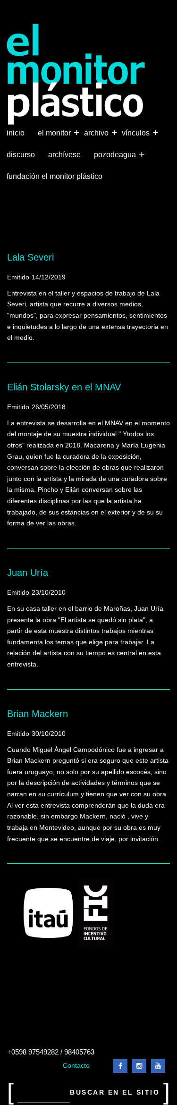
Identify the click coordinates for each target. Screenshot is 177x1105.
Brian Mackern (37, 714)
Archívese (64, 155)
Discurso (21, 155)
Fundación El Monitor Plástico (54, 176)
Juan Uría (27, 572)
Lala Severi (30, 257)
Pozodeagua (116, 154)
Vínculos (137, 132)
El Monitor (55, 132)
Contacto (76, 1065)
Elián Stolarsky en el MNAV (64, 387)
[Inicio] (76, 74)
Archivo (97, 132)
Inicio (16, 133)
